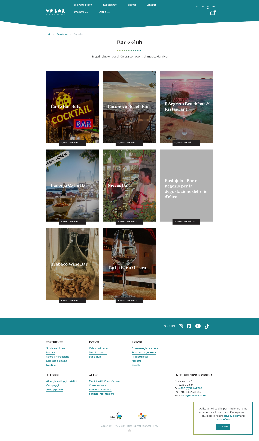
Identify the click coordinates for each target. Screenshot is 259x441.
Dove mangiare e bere (145, 348)
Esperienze (110, 5)
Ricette (136, 365)
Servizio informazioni (101, 393)
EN (197, 7)
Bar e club (95, 356)
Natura (50, 352)
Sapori (132, 5)
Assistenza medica (100, 389)
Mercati (136, 360)
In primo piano (83, 5)
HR (202, 7)
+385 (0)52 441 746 (190, 388)
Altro (102, 12)
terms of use (222, 419)
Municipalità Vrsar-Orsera (104, 381)
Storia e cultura (55, 348)
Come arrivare (97, 385)
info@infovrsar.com (194, 395)
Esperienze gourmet (144, 352)
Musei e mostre (98, 352)
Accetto (223, 427)
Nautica (51, 365)
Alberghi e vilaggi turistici (61, 381)
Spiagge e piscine (56, 360)
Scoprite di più (69, 143)
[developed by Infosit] (129, 430)
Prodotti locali (140, 356)
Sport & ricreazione (57, 356)
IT (208, 7)
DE (213, 7)
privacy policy (232, 415)
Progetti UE (81, 12)
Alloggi (151, 5)
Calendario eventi (99, 348)
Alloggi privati (54, 389)
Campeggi (52, 385)
